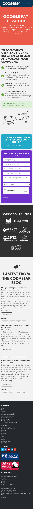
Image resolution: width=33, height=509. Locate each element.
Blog (2, 410)
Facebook (3, 433)
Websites (3, 430)
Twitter (2, 436)
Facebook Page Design (6, 417)
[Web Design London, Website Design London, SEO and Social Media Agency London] (11, 3)
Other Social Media (5, 441)
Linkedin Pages (5, 419)
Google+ (3, 439)
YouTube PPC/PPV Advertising (8, 428)
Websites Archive (5, 432)
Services (3, 411)
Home (2, 408)
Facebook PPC (4, 424)
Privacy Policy (4, 443)
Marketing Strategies (6, 427)
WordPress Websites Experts (8, 414)
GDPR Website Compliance (7, 416)
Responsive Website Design (8, 413)
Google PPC (4, 425)
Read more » (6, 314)
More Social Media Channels (8, 421)
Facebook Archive (5, 435)
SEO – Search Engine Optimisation (9, 422)
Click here (10, 145)
